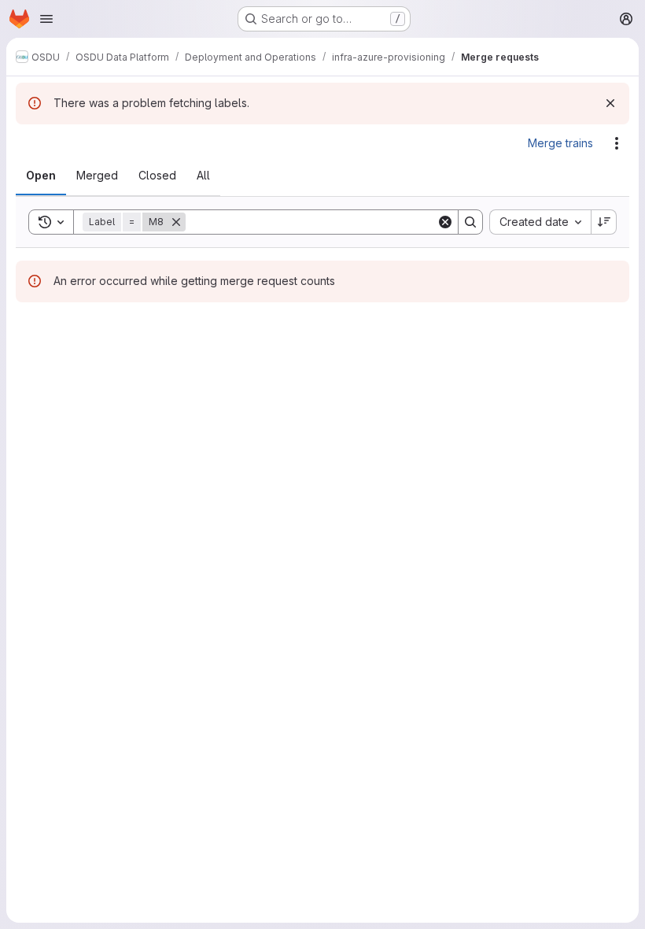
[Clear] (445, 222)
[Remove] (176, 222)
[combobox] (540, 222)
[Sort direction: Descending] (604, 222)
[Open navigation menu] (46, 18)
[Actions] (616, 143)
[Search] (470, 222)
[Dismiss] (610, 103)
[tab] (41, 175)
